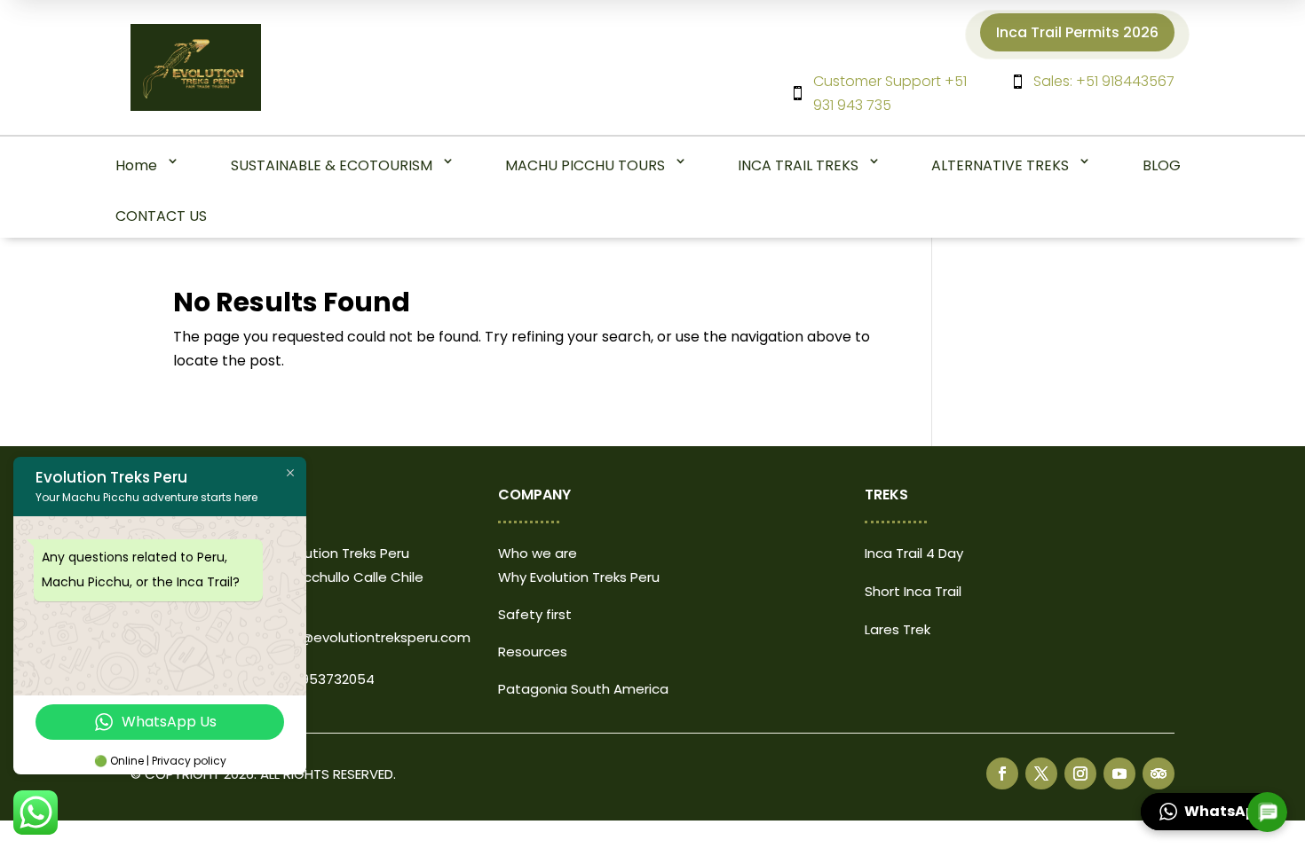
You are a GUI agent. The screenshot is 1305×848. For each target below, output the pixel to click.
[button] (1214, 811)
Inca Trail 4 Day (914, 553)
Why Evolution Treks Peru (579, 577)
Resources (532, 651)
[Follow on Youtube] (1119, 773)
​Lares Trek (897, 629)
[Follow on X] (1041, 773)
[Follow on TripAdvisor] (1158, 773)
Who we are (537, 553)
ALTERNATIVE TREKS (1000, 165)
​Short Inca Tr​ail (913, 591)
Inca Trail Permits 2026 (1077, 32)
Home (136, 165)
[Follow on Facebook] (1002, 773)
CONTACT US (161, 216)
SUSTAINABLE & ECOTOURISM (331, 165)
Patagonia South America (583, 688)
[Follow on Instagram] (1080, 773)
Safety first (535, 614)
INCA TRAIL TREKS (798, 165)
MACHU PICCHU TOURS (585, 165)
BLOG (1162, 165)
